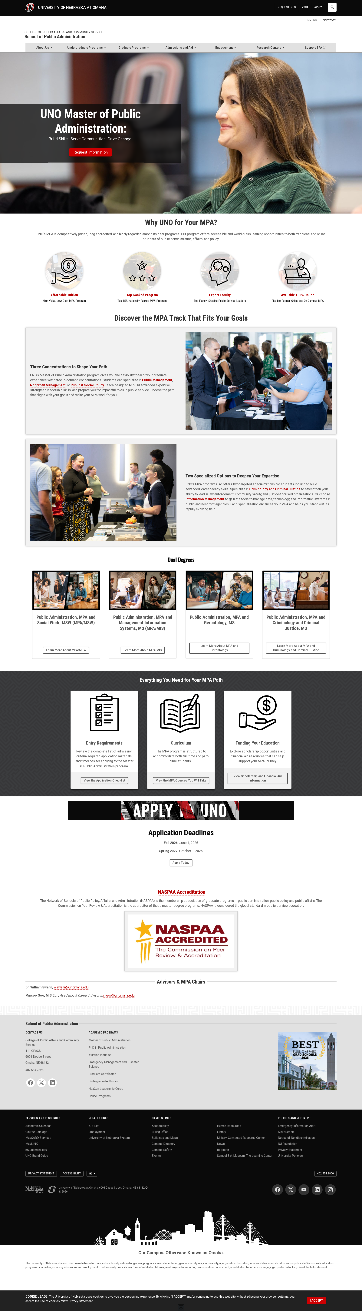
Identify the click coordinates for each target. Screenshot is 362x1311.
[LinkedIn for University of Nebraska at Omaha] (317, 1189)
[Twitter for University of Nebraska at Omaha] (290, 1189)
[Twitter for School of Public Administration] (41, 1082)
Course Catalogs (36, 1131)
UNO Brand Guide (36, 1155)
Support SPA (313, 47)
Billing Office (160, 1131)
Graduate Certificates (102, 1074)
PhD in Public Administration (107, 1047)
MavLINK (31, 1143)
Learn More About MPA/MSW (66, 650)
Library (221, 1131)
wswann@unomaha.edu (71, 987)
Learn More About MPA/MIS (142, 650)
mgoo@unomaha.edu (119, 995)
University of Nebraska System (109, 1138)
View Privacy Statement (77, 1301)
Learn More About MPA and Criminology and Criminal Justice (296, 648)
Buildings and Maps (165, 1138)
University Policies (290, 1155)
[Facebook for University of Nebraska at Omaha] (277, 1189)
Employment (97, 1131)
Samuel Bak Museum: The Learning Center (244, 1155)
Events (156, 1155)
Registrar (223, 1149)
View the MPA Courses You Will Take (181, 780)
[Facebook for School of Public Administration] (30, 1082)
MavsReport (286, 1131)
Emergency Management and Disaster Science (114, 1064)
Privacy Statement (290, 1149)
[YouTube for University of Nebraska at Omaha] (303, 1189)
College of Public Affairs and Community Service (64, 32)
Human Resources (229, 1125)
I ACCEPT (316, 1300)
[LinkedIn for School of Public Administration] (52, 1082)
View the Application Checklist (104, 780)
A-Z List (94, 1125)
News (221, 1143)
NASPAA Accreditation (181, 892)
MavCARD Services (38, 1138)
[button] (44, 48)
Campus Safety (162, 1149)
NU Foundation (287, 1143)
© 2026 (64, 1191)
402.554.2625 (34, 1070)
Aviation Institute (100, 1055)
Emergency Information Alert (296, 1125)
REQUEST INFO (287, 7)
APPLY (318, 7)
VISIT (305, 7)
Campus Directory (163, 1143)
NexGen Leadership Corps (106, 1088)
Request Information (90, 152)
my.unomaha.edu (36, 1149)
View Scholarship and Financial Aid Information (258, 778)
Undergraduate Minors (103, 1081)
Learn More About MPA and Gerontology (219, 648)
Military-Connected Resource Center (241, 1138)
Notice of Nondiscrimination (296, 1138)
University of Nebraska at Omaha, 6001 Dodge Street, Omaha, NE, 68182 (102, 1187)
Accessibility (160, 1125)
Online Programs (100, 1096)
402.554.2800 (325, 1173)
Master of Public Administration (109, 1040)
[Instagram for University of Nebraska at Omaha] (330, 1189)
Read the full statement (313, 1267)
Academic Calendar (38, 1125)
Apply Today (181, 863)
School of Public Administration (55, 36)
